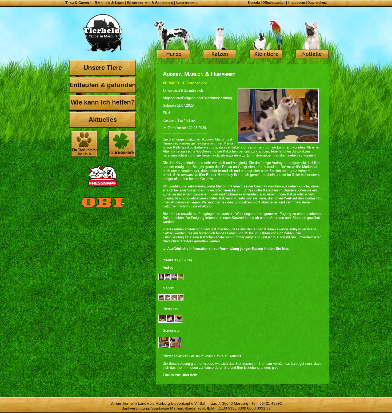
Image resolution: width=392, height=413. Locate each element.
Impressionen (186, 3)
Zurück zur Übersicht (180, 375)
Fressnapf (102, 176)
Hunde (174, 40)
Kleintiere (266, 40)
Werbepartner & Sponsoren (150, 3)
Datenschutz (317, 3)
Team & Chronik (78, 3)
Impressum (296, 3)
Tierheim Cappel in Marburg (103, 33)
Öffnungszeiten (273, 3)
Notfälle (312, 40)
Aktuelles (103, 119)
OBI (102, 208)
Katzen (220, 40)
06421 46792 (270, 403)
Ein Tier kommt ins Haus (84, 144)
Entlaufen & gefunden (102, 85)
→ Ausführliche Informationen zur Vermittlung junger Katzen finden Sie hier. (226, 249)
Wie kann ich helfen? (103, 102)
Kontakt (254, 3)
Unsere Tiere (102, 67)
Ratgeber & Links (109, 3)
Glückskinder (121, 144)
